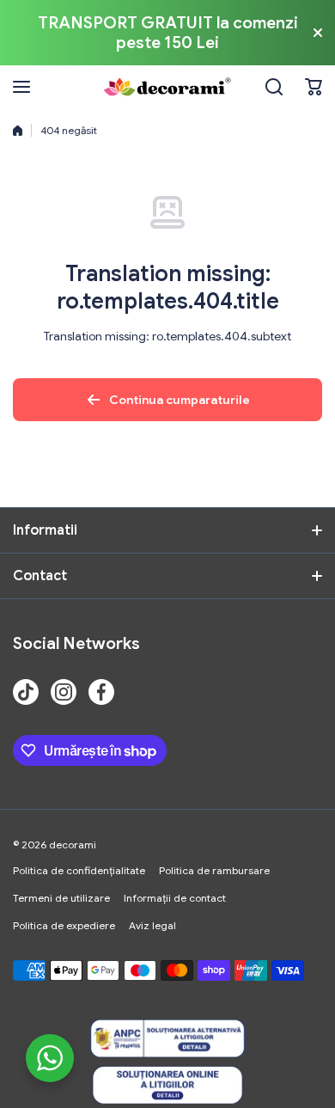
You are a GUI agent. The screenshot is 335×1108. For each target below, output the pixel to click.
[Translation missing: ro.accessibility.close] (318, 32)
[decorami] (167, 87)
